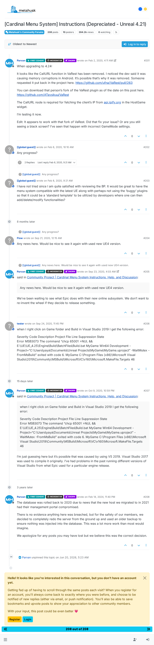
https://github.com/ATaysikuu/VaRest (43, 95)
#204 (146, 238)
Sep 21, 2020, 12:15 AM (48, 238)
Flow (20, 238)
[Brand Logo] (21, 9)
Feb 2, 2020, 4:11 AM (100, 60)
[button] (5, 639)
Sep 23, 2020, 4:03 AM (102, 271)
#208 (146, 496)
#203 (146, 180)
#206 (146, 323)
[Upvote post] (125, 136)
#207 (146, 390)
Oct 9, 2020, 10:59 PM (101, 390)
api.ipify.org (112, 102)
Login (27, 619)
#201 (146, 60)
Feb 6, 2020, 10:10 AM (61, 147)
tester (20, 323)
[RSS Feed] (116, 32)
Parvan (21, 60)
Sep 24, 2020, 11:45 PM (49, 323)
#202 (146, 147)
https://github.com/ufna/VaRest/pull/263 (104, 83)
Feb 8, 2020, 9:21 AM (60, 180)
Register (14, 619)
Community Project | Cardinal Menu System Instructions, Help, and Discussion (82, 277)
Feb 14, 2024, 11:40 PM (101, 496)
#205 (146, 271)
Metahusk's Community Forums (25, 32)
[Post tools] (146, 136)
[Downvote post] (138, 136)
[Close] (144, 578)
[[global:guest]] (26, 147)
